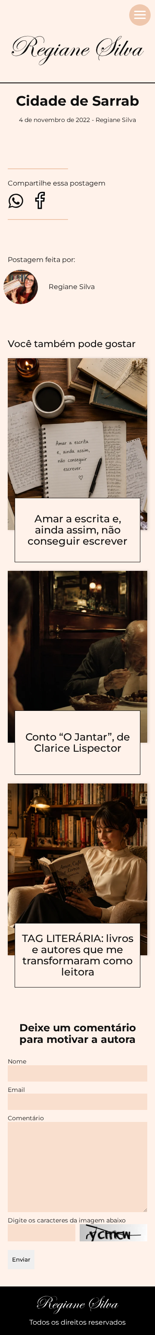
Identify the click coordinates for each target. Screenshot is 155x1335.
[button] (140, 15)
